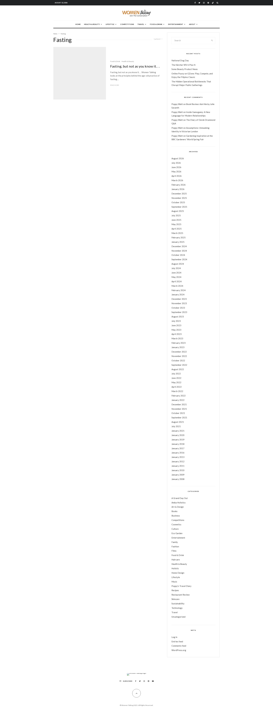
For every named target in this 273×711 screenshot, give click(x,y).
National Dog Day (180, 60)
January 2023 (177, 347)
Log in (174, 637)
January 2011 (177, 466)
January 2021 (177, 430)
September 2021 (179, 417)
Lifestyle (110, 24)
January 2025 (177, 242)
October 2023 (178, 307)
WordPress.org (178, 650)
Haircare (175, 559)
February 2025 (178, 237)
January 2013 (177, 457)
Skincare (175, 599)
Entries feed (177, 641)
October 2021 (178, 413)
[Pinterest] (208, 2)
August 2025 (177, 211)
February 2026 (178, 184)
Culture (175, 529)
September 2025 (179, 206)
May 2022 (176, 382)
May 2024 (176, 277)
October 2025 (178, 202)
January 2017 (177, 448)
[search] (212, 40)
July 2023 (176, 321)
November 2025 (179, 198)
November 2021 (179, 409)
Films (173, 550)
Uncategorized (178, 616)
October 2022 (178, 360)
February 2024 (178, 290)
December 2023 (179, 299)
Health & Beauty (92, 24)
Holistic (175, 568)
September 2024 (179, 259)
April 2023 (176, 334)
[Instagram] (204, 2)
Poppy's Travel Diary (181, 586)
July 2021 (176, 426)
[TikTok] (212, 2)
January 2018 (177, 444)
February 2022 (178, 395)
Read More (114, 85)
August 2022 (177, 369)
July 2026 (176, 163)
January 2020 (177, 435)
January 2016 (177, 452)
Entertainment (175, 24)
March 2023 (177, 338)
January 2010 (177, 470)
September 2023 (179, 312)
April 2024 (176, 281)
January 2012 (177, 461)
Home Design (177, 573)
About (192, 24)
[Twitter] (199, 2)
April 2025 (176, 228)
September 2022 (179, 365)
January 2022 (177, 400)
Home (78, 24)
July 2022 (176, 373)
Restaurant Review (180, 594)
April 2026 (176, 176)
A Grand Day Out (179, 498)
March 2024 (177, 286)
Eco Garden (176, 533)
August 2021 (177, 422)
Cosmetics (176, 524)
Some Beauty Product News (184, 69)
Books (174, 511)
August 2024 (177, 264)
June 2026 (176, 167)
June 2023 (176, 325)
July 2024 (176, 268)
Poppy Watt (177, 104)
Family (174, 542)
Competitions (127, 24)
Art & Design (177, 507)
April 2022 (176, 387)
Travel (140, 24)
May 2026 (176, 171)
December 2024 (179, 246)
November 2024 (179, 250)
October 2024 (178, 255)
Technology (177, 608)
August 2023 (177, 316)
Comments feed (178, 645)
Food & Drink (156, 24)
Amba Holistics (178, 502)
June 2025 (176, 220)
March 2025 (177, 233)
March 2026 (177, 180)
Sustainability (177, 603)
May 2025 (176, 224)
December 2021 (179, 404)
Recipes (175, 590)
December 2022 (179, 351)
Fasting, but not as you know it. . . (135, 66)
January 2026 (177, 189)
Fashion (175, 546)
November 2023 (179, 303)
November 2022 (179, 356)
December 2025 (179, 193)
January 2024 (177, 294)
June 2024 (176, 272)
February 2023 (178, 343)
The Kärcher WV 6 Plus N (183, 65)
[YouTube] (153, 681)
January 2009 (177, 474)
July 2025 (176, 215)
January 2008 (177, 479)
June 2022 (176, 378)
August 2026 (177, 158)
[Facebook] (195, 2)
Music (174, 581)
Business (175, 515)
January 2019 (177, 439)
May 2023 (176, 329)
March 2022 (177, 391)
